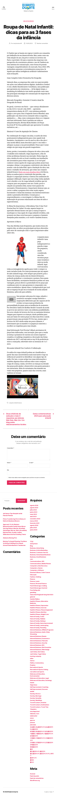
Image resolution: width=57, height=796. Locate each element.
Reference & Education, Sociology (41, 680)
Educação (33, 574)
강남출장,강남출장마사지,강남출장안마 (41, 727)
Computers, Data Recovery (38, 566)
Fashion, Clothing (35, 577)
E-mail (31, 462)
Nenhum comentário (42, 43)
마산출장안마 (34, 729)
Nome (9, 462)
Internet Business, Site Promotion (40, 647)
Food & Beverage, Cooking (38, 586)
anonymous (34, 543)
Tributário (33, 709)
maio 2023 (33, 514)
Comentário (10, 448)
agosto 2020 (34, 525)
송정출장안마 (34, 736)
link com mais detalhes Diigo (29, 172)
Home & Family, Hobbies (37, 619)
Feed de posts (34, 776)
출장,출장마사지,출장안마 (37, 751)
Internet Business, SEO (37, 645)
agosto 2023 (34, 507)
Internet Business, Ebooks (38, 636)
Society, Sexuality (35, 698)
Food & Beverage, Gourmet (38, 588)
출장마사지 (33, 758)
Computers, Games (36, 568)
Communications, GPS (37, 561)
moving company (35, 656)
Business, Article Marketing (39, 550)
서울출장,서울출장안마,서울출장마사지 (41, 733)
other (31, 658)
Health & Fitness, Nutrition (38, 612)
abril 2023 (33, 516)
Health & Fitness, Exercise (38, 607)
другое (32, 720)
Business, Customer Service (39, 552)
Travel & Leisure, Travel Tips (39, 707)
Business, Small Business (38, 557)
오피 (31, 740)
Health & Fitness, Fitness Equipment (41, 610)
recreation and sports (37, 672)
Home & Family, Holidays (38, 621)
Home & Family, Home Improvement (41, 623)
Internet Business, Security (38, 643)
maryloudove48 (17, 43)
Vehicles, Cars (34, 713)
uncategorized (28, 21)
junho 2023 (33, 512)
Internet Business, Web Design (39, 649)
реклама (33, 725)
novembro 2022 (35, 519)
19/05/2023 (29, 43)
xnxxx (32, 718)
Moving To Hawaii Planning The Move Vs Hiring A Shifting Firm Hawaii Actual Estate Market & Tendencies (15, 543)
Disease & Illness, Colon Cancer (40, 572)
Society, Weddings (36, 700)
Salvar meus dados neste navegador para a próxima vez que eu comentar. (26, 477)
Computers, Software (37, 570)
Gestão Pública (35, 599)
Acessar (32, 774)
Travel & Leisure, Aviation (38, 702)
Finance (32, 579)
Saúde (32, 682)
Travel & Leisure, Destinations (39, 705)
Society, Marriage (35, 696)
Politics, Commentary (37, 663)
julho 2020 (33, 527)
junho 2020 (33, 530)
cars (31, 559)
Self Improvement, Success (39, 689)
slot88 (32, 691)
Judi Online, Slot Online (37, 652)
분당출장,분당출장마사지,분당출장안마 (41, 731)
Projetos (32, 665)
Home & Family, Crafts (37, 616)
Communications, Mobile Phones (40, 563)
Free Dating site (35, 590)
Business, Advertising (37, 548)
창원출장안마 (34, 747)
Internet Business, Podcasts (39, 640)
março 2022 (34, 521)
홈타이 (32, 762)
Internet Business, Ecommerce (40, 638)
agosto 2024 (34, 505)
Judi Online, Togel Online (38, 654)
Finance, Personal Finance (38, 583)
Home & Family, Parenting (38, 627)
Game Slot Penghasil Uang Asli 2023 (41, 594)
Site (8, 470)
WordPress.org (35, 780)
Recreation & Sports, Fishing (39, 669)
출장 (31, 749)
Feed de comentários (36, 778)
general (32, 597)
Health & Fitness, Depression (39, 605)
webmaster (33, 716)
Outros (32, 660)
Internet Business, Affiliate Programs (41, 630)
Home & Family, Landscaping (39, 625)
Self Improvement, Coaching (39, 687)
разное (32, 722)
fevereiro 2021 (34, 523)
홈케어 (32, 760)
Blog (31, 546)
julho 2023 (33, 510)
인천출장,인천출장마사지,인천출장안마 (41, 742)
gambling (33, 592)
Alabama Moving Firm (10, 538)
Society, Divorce (35, 693)
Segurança (33, 685)
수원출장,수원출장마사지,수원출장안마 (41, 738)
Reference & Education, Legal (39, 678)
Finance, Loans (34, 581)
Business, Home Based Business (40, 554)
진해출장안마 (34, 744)
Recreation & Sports (36, 667)
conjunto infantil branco (15, 403)
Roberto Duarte (13, 792)
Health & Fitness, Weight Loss (39, 614)
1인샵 (31, 541)
